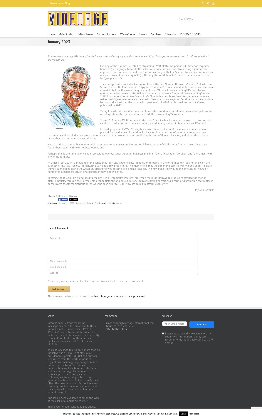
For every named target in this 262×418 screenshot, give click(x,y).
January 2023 (104, 203)
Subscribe (201, 324)
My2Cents (89, 203)
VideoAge (53, 203)
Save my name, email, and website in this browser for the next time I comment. (97, 281)
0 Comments (116, 203)
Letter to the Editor (116, 329)
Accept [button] (183, 414)
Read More (194, 413)
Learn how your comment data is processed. (120, 296)
